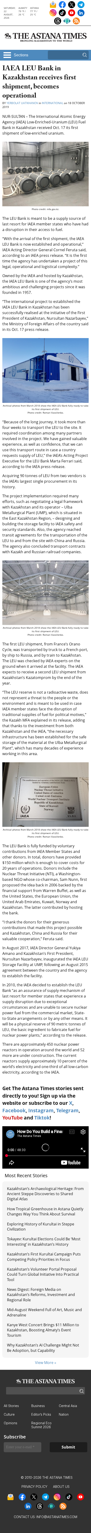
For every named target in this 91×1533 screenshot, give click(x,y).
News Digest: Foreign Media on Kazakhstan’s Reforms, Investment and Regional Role (41, 1294)
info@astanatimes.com (56, 1517)
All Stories (11, 1406)
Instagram (41, 1110)
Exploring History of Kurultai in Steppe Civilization (40, 1226)
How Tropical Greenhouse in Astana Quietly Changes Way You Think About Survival (45, 1211)
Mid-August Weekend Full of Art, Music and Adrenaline (44, 1312)
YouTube (12, 1117)
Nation (64, 1414)
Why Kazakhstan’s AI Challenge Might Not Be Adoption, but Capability (43, 1348)
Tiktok (42, 1117)
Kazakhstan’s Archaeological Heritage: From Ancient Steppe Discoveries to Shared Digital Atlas (45, 1194)
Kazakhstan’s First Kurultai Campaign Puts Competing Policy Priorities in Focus (44, 1256)
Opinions (10, 1423)
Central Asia (68, 1406)
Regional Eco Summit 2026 (41, 1425)
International (52, 103)
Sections (21, 55)
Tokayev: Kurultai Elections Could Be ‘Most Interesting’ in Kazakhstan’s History (43, 1241)
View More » (45, 1362)
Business (38, 1406)
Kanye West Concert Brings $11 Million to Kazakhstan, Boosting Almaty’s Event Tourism (43, 1330)
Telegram (67, 1110)
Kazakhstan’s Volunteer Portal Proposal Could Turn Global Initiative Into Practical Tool (43, 1274)
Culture (9, 1414)
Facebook (14, 1110)
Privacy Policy (34, 1487)
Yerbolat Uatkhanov (22, 103)
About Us (61, 1487)
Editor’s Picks (41, 1414)
